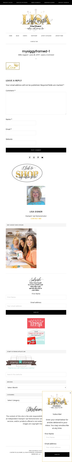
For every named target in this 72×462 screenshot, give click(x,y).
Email (9, 129)
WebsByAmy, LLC (36, 454)
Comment (10, 90)
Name (9, 119)
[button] (41, 40)
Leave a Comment (47, 55)
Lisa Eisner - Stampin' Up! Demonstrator (36, 20)
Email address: (36, 302)
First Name (36, 294)
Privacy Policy (39, 450)
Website (9, 139)
